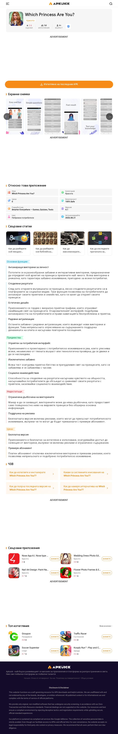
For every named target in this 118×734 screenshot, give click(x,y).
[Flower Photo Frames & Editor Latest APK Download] (65, 572)
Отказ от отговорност (40, 678)
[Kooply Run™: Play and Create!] (107, 651)
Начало (27, 678)
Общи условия (87, 678)
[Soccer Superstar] (55, 651)
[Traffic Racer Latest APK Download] (86, 636)
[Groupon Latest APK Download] (35, 636)
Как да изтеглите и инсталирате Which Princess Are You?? (27, 474)
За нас (52, 678)
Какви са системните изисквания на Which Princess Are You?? (84, 474)
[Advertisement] (59, 58)
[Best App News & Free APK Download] (59, 3)
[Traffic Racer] (107, 637)
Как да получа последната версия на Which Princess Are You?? (30, 488)
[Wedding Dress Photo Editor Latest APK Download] (65, 558)
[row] (13, 636)
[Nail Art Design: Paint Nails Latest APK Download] (13, 572)
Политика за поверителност (68, 678)
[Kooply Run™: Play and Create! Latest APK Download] (86, 650)
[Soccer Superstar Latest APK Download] (35, 650)
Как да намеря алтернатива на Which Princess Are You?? (84, 488)
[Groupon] (55, 637)
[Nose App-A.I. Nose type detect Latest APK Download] (13, 558)
